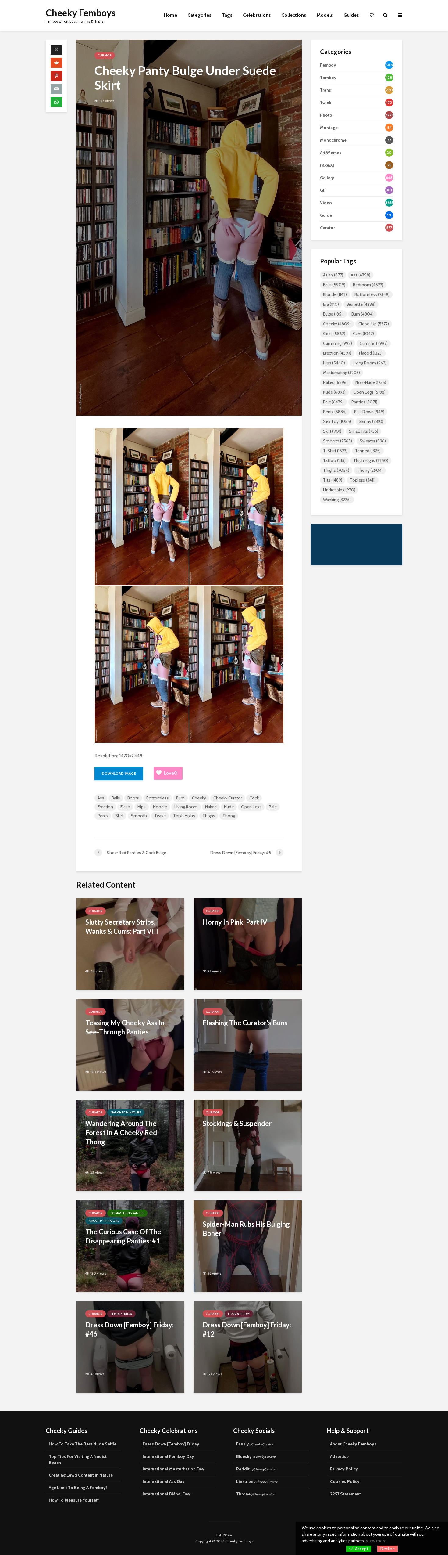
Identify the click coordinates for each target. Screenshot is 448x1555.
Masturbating (341, 372)
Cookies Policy (345, 1481)
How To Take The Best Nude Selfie (82, 1444)
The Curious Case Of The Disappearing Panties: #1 (123, 1236)
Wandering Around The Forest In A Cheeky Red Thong (121, 1132)
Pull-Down (369, 411)
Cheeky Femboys (81, 12)
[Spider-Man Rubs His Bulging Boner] (248, 1246)
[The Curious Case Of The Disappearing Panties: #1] (130, 1246)
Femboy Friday (121, 1314)
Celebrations (257, 15)
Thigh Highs (184, 815)
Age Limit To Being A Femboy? (78, 1487)
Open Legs (251, 807)
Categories (199, 15)
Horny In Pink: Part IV (235, 922)
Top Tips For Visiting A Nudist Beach (78, 1459)
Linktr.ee (256, 1481)
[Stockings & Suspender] (248, 1145)
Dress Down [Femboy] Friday (171, 1444)
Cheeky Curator (227, 798)
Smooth (139, 815)
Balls (116, 798)
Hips (141, 807)
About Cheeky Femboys (353, 1444)
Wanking (337, 499)
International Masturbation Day (173, 1469)
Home (170, 15)
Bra (331, 304)
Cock (254, 798)
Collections (293, 15)
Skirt (119, 815)
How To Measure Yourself (74, 1500)
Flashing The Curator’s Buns (245, 1023)
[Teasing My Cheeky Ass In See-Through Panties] (130, 1044)
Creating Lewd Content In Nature (81, 1475)
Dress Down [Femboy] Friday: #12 (247, 1329)
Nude (229, 807)
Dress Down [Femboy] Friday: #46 (129, 1329)
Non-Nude (370, 382)
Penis (103, 815)
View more (376, 1540)
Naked (211, 807)
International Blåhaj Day (166, 1494)
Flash (125, 807)
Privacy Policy (344, 1469)
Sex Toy (337, 421)
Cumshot (374, 343)
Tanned (368, 450)
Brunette (361, 304)
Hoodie (160, 807)
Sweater (373, 441)
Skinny (371, 421)
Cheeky (199, 798)
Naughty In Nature (126, 1112)
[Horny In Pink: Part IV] (248, 944)
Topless (362, 480)
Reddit (256, 1469)
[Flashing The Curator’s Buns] (248, 1044)
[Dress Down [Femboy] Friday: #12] (248, 1346)
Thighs (208, 815)
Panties (364, 402)
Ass (101, 798)
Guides (351, 15)
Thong (228, 815)
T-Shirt (335, 450)
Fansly (254, 1444)
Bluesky (256, 1456)
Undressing (339, 489)
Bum (180, 798)
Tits (332, 480)
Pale (273, 807)
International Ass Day (164, 1481)
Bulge (333, 314)
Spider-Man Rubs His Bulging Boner (246, 1228)
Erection (105, 807)
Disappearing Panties (127, 1213)
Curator (105, 55)
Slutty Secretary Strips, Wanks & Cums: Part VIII (121, 926)
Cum (363, 333)
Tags (227, 15)
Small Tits (363, 431)
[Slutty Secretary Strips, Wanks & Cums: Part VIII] (130, 944)
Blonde (335, 294)
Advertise (339, 1456)
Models (325, 15)
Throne (255, 1494)
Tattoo (334, 460)
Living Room (186, 807)
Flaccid (371, 353)
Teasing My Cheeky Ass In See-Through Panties (124, 1027)
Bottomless (157, 798)
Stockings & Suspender (237, 1123)
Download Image (119, 773)
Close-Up (373, 324)
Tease (160, 815)
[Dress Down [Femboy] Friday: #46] (130, 1346)
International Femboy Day (168, 1456)
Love (170, 773)
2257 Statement (345, 1494)
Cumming (337, 343)
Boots (133, 798)
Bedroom (368, 284)
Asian (333, 275)
